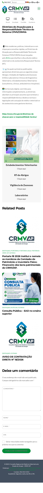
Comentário (8, 388)
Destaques (6, 251)
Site (4, 435)
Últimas (12, 253)
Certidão (23, 22)
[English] (26, 2)
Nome (6, 418)
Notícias (14, 307)
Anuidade (15, 22)
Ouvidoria (32, 22)
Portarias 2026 (25, 251)
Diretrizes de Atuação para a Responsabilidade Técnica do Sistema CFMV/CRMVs (18, 29)
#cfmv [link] (8, 58)
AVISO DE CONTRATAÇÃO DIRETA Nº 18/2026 (17, 358)
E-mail (6, 426)
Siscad (8, 22)
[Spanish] (28, 2)
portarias (15, 251)
